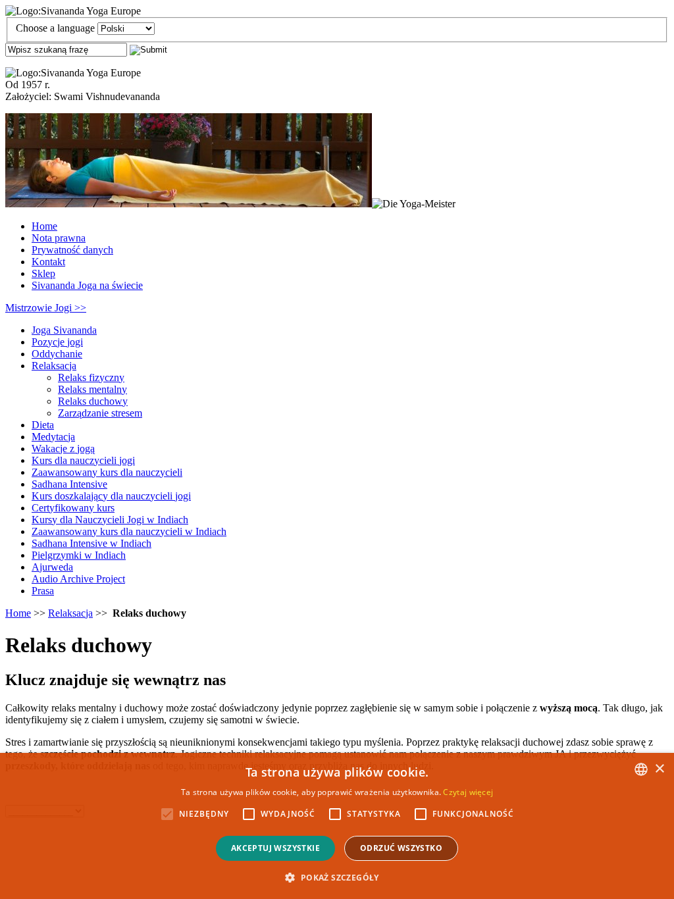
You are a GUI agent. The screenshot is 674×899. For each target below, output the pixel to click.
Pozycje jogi (57, 341)
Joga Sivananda (64, 330)
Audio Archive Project (78, 578)
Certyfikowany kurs (73, 507)
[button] (336, 877)
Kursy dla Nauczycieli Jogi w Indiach (110, 519)
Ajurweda (52, 567)
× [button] (659, 769)
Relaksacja (54, 365)
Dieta (43, 424)
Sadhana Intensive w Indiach (91, 543)
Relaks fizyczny (91, 377)
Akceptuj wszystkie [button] (275, 848)
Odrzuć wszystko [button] (401, 848)
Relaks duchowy (93, 401)
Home (44, 226)
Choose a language (55, 28)
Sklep (43, 273)
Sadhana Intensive (69, 484)
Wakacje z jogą (63, 448)
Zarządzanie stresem (100, 413)
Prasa (43, 590)
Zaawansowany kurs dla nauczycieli (107, 472)
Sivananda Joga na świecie (87, 285)
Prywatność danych (72, 249)
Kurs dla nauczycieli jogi (83, 460)
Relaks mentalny (92, 389)
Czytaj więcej (468, 792)
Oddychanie (57, 353)
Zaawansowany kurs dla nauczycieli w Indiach (129, 531)
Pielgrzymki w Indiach (79, 555)
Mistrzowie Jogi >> (45, 307)
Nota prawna (59, 238)
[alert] (337, 826)
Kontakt (48, 261)
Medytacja (53, 436)
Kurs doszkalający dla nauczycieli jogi (111, 495)
